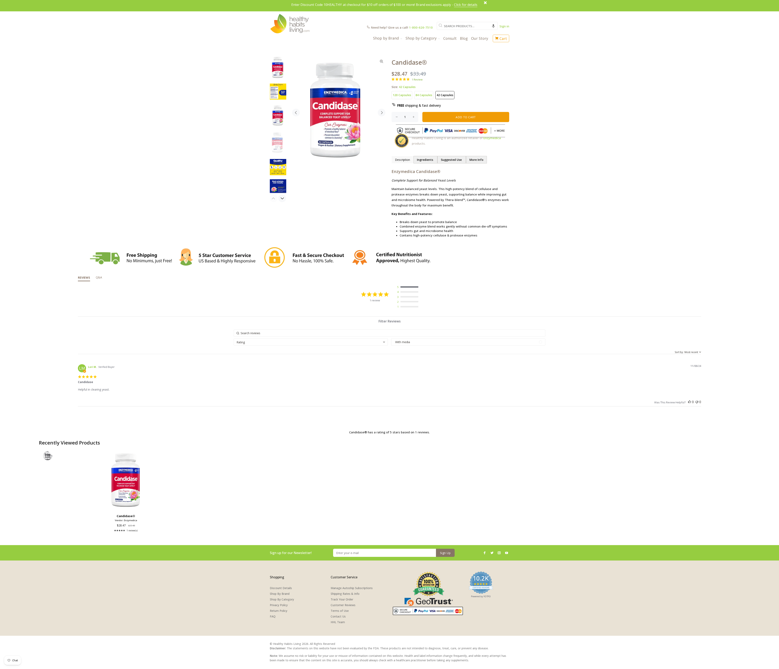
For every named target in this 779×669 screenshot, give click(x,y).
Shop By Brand (279, 594)
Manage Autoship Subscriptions (352, 588)
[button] (493, 26)
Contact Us (338, 616)
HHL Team (338, 622)
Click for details (465, 4)
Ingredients (425, 160)
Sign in (504, 26)
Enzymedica (492, 138)
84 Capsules (423, 95)
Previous (296, 112)
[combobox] (467, 26)
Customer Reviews (343, 605)
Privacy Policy (279, 605)
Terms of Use (340, 611)
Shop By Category (282, 599)
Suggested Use (452, 160)
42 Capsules (445, 95)
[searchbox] (389, 333)
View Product (126, 506)
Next (381, 112)
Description (402, 160)
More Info (476, 160)
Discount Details (281, 588)
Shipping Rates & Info (345, 594)
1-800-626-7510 (421, 27)
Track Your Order (342, 599)
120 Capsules (402, 95)
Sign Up (445, 553)
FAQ (272, 616)
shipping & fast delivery (419, 105)
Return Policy (278, 611)
